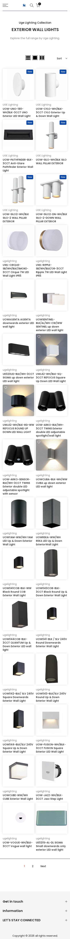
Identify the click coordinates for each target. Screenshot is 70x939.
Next (43, 866)
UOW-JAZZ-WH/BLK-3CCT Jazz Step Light (49, 797)
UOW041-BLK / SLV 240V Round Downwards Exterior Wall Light (51, 642)
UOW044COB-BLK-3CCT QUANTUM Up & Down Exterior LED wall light (17, 644)
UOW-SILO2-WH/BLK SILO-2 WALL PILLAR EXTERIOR (16, 217)
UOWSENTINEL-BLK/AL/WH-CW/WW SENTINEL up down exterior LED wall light (49, 325)
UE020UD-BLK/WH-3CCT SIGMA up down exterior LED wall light (18, 377)
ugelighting (10, 261)
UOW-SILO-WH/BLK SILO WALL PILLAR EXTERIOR (51, 161)
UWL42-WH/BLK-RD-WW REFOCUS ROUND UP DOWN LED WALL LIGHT (18, 428)
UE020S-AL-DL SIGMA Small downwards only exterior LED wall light (51, 846)
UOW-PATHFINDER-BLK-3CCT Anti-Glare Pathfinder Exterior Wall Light (18, 165)
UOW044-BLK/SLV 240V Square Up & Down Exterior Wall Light (18, 748)
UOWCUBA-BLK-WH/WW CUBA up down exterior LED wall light (51, 483)
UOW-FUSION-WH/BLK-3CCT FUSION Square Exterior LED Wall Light (51, 748)
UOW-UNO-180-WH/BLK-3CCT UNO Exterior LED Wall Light (17, 112)
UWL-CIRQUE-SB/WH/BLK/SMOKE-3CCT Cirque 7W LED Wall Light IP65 (16, 270)
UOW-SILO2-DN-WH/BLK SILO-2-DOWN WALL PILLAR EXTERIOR (51, 217)
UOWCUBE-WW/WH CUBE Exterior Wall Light (18, 797)
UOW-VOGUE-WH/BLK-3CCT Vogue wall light (17, 844)
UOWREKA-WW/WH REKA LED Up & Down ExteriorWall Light (49, 540)
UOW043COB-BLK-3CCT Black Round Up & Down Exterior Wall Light (51, 591)
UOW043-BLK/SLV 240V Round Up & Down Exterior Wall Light (51, 697)
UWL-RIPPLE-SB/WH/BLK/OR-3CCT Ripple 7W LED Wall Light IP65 (51, 270)
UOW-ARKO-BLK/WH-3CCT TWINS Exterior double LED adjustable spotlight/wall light (50, 430)
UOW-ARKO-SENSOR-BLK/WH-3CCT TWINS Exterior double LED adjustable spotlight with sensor (16, 486)
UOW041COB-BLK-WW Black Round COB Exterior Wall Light (17, 591)
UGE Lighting (10, 104)
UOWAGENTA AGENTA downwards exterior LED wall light (18, 323)
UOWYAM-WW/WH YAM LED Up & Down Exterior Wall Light (18, 540)
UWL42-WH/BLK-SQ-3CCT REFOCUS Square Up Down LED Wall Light (51, 377)
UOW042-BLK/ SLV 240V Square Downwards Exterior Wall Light (18, 697)
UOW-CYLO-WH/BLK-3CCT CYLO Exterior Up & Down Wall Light (50, 112)
